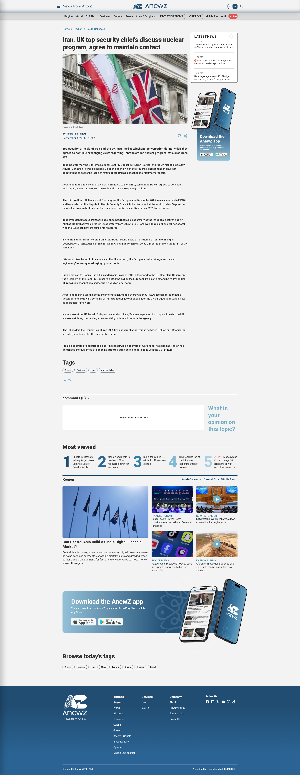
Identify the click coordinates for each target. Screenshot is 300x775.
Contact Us (175, 719)
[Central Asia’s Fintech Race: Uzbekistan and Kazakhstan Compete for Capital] (172, 499)
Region (68, 16)
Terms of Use (177, 713)
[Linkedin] (212, 702)
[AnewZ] (74, 708)
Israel (153, 667)
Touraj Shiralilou (76, 133)
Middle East (228, 479)
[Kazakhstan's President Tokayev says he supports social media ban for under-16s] (172, 544)
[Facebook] (207, 702)
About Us (175, 702)
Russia (140, 667)
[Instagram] (228, 702)
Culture (118, 16)
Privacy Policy (177, 707)
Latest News (205, 36)
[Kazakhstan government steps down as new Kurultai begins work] (217, 499)
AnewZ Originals (145, 16)
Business (105, 16)
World (79, 16)
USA (103, 667)
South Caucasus (96, 28)
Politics (81, 370)
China (128, 667)
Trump (115, 667)
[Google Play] (221, 154)
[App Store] (206, 154)
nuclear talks (107, 370)
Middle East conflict (217, 16)
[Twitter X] (218, 702)
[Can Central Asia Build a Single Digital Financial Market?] (105, 512)
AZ (230, 6)
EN (235, 6)
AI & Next (91, 16)
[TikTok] (234, 702)
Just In (145, 707)
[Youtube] (223, 702)
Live (144, 702)
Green (129, 16)
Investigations (171, 16)
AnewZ (78, 769)
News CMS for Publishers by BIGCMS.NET (214, 769)
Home (66, 28)
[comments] (180, 136)
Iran (93, 370)
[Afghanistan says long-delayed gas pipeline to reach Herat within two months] (217, 544)
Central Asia (211, 479)
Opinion (195, 16)
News (67, 370)
